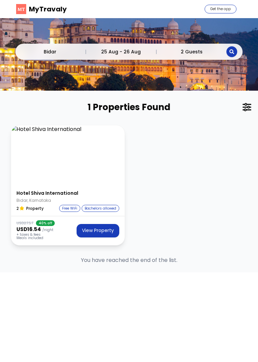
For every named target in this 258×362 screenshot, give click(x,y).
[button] (68, 155)
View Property (98, 230)
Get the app (220, 8)
